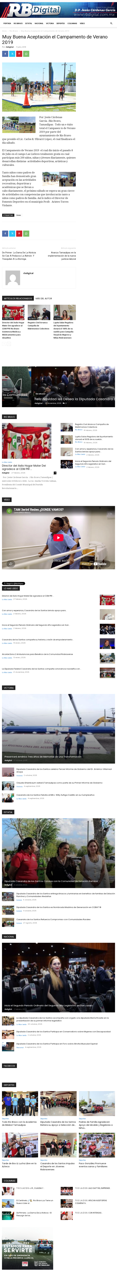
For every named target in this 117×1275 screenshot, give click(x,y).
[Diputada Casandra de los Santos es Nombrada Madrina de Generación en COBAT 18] (8, 910)
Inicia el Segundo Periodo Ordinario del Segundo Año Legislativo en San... (93, 462)
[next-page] (9, 344)
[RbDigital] (58, 10)
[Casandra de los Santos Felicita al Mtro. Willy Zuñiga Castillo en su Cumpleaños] (8, 797)
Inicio (4, 31)
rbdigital (10, 47)
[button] (111, 23)
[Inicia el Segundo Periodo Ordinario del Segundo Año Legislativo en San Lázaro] (67, 464)
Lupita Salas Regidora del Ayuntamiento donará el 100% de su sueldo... (94, 438)
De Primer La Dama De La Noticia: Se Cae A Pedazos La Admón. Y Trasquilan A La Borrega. (19, 255)
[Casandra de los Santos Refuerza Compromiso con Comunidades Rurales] (8, 922)
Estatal (28, 23)
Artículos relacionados (18, 298)
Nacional (39, 23)
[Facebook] (5, 54)
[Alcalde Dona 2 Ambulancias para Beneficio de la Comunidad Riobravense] (107, 658)
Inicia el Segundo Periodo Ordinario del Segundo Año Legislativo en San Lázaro (49, 1005)
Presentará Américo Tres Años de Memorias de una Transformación (43, 756)
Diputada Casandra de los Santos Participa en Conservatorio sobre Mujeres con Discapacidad (63, 1031)
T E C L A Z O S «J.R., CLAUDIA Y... (30, 1188)
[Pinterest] (19, 54)
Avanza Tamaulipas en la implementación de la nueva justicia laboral (62, 255)
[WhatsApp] (26, 54)
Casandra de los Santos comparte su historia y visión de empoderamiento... (38, 639)
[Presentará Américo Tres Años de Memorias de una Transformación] (58, 729)
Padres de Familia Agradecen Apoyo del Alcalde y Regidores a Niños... (96, 1125)
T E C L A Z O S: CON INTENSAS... (89, 1212)
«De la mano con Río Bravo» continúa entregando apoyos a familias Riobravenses (55, 396)
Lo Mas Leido (8, 318)
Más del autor (44, 298)
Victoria (50, 23)
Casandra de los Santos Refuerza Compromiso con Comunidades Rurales (53, 919)
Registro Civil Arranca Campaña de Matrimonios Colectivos (38, 325)
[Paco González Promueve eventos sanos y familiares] (97, 1145)
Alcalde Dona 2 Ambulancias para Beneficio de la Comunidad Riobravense (37, 654)
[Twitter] (12, 54)
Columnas (72, 23)
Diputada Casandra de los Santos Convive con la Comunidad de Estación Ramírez (51, 881)
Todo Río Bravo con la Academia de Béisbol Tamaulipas (19, 1123)
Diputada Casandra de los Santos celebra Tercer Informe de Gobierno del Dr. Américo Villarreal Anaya (64, 770)
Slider (18, 215)
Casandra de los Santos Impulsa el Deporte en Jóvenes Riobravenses (57, 1166)
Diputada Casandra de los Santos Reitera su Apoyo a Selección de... (58, 1123)
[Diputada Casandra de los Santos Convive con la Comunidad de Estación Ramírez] (58, 853)
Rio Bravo (18, 23)
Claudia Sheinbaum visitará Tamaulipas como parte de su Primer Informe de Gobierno (59, 782)
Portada (7, 23)
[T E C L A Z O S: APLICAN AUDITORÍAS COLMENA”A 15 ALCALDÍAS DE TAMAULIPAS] (67, 1203)
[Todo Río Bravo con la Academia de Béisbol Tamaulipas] (20, 1103)
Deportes (61, 23)
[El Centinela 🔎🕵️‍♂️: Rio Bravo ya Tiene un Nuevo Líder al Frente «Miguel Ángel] (8, 1203)
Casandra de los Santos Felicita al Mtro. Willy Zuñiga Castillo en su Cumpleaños (55, 795)
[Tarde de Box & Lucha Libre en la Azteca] (20, 1145)
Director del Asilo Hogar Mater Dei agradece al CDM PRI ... (24, 467)
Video (82, 23)
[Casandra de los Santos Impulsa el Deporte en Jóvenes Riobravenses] (58, 1145)
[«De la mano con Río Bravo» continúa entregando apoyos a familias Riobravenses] (58, 386)
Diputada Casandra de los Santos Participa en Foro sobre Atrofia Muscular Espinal (57, 1043)
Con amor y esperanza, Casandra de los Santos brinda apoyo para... (94, 450)
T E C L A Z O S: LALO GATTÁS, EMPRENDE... (93, 1188)
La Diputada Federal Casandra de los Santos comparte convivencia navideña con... (41, 669)
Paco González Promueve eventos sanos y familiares (93, 1165)
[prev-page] (4, 344)
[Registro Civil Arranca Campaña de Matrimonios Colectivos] (39, 312)
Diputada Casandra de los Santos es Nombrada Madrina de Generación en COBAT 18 (58, 907)
